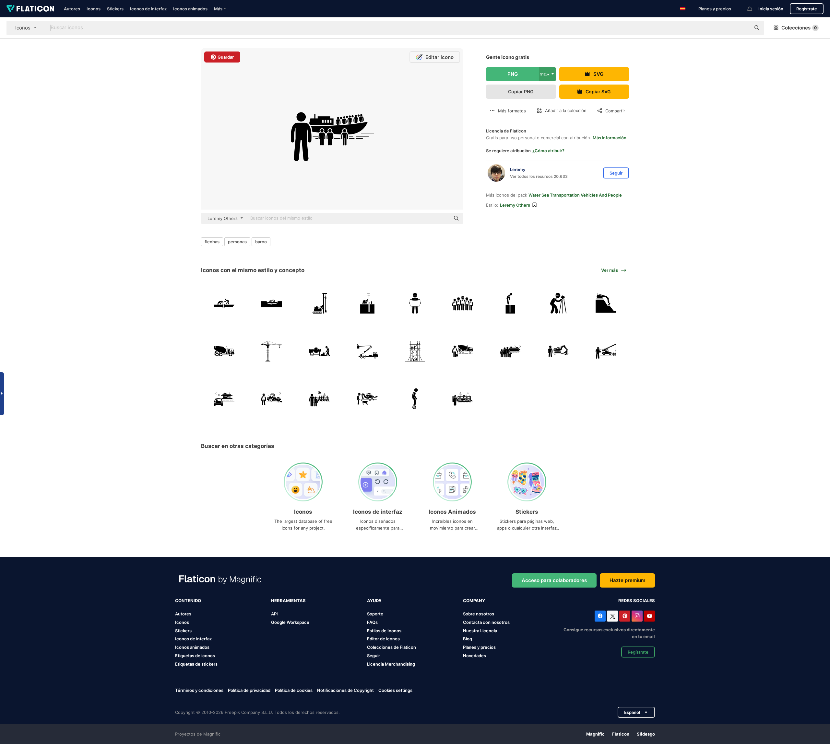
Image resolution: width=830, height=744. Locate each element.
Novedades (474, 655)
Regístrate (806, 8)
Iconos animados (190, 8)
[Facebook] (600, 616)
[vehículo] (319, 303)
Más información (609, 137)
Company (474, 600)
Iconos (94, 8)
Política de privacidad (249, 690)
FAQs (372, 622)
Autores (72, 8)
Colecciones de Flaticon (391, 647)
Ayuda (374, 600)
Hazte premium (627, 580)
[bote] (510, 350)
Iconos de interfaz (148, 8)
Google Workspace (290, 622)
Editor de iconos (383, 638)
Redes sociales (636, 600)
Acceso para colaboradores (554, 580)
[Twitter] (612, 616)
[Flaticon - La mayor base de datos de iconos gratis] (30, 8)
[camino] (271, 398)
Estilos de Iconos (384, 630)
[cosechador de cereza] (367, 350)
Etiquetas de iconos (195, 655)
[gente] (462, 303)
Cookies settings (395, 690)
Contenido (188, 600)
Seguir (373, 655)
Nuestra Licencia (480, 630)
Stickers (115, 8)
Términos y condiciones (199, 690)
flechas (212, 241)
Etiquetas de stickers (196, 664)
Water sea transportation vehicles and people (575, 195)
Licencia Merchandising (391, 664)
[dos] (415, 398)
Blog (467, 638)
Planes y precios (714, 8)
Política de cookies (294, 690)
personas (237, 241)
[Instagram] (637, 616)
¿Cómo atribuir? (548, 150)
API (274, 613)
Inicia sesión (770, 8)
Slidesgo (646, 734)
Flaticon (620, 734)
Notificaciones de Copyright (345, 690)
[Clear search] (742, 28)
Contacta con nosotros (486, 622)
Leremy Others (515, 205)
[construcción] (224, 303)
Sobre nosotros (478, 613)
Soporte (375, 613)
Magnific (595, 734)
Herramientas (288, 600)
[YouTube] (649, 616)
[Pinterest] (624, 616)
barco (261, 241)
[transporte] (224, 398)
